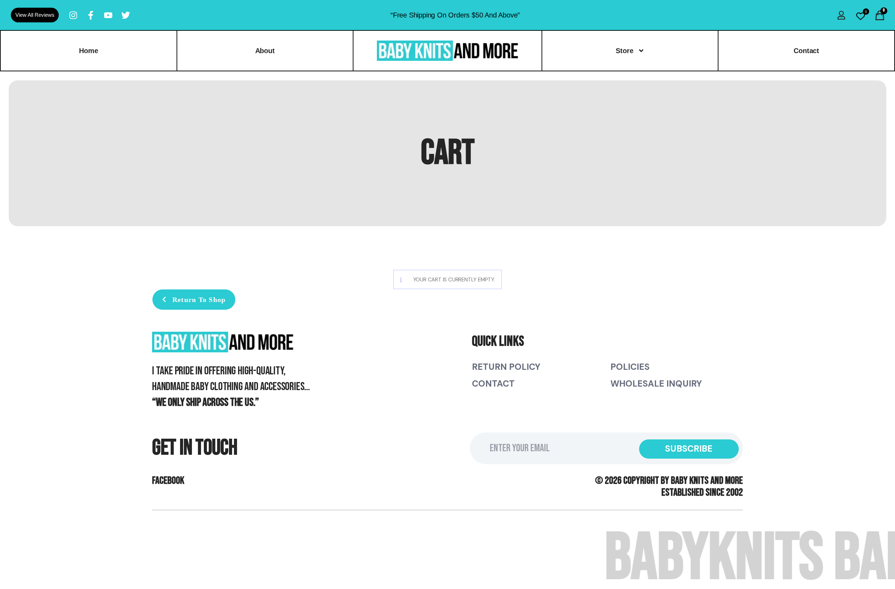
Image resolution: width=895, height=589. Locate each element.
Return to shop (198, 299)
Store (624, 51)
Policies (630, 367)
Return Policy (506, 367)
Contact (493, 384)
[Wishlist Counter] (860, 16)
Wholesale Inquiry (656, 384)
